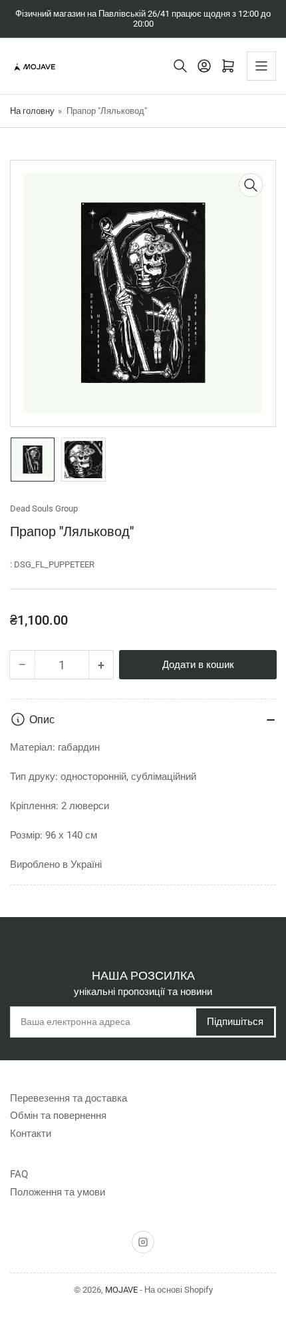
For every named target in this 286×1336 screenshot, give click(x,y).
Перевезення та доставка (68, 1098)
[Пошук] (180, 66)
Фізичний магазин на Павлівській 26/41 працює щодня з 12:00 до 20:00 (143, 19)
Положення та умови (57, 1192)
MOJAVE (121, 1290)
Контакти (30, 1134)
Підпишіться (235, 1022)
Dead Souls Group (44, 508)
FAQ (19, 1174)
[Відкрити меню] (261, 66)
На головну (32, 111)
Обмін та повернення (58, 1116)
